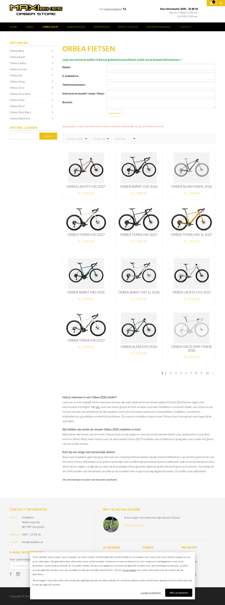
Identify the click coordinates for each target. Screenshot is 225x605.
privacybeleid (129, 569)
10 (207, 373)
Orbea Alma (17, 50)
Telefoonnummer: (74, 84)
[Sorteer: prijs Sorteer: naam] (76, 138)
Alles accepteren (178, 592)
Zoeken (48, 136)
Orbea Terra (17, 106)
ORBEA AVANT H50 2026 (139, 186)
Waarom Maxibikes (158, 26)
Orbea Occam (18, 69)
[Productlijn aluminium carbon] (100, 138)
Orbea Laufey (18, 63)
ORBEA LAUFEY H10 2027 (191, 292)
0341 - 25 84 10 (31, 534)
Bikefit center (128, 26)
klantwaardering (113, 8)
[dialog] (112, 575)
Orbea (29, 26)
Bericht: (67, 102)
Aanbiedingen (76, 26)
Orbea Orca (17, 87)
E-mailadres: (70, 75)
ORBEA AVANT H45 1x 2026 (139, 292)
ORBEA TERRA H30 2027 (86, 340)
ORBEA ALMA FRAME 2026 (191, 186)
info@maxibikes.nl (32, 542)
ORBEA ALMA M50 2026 (139, 347)
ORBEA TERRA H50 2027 (86, 235)
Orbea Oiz (16, 75)
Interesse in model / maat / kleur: (83, 93)
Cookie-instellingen (151, 592)
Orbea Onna (17, 81)
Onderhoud (102, 26)
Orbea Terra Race (20, 112)
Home (13, 26)
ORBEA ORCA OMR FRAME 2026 (191, 348)
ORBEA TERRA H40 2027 (139, 235)
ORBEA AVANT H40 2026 (86, 292)
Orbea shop (50, 26)
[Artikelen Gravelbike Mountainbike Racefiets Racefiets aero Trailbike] (124, 138)
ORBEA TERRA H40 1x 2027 (191, 235)
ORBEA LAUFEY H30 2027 (86, 186)
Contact (185, 26)
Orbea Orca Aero (20, 93)
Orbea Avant (17, 56)
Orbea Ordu (17, 100)
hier (98, 406)
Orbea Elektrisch (20, 118)
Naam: (66, 67)
